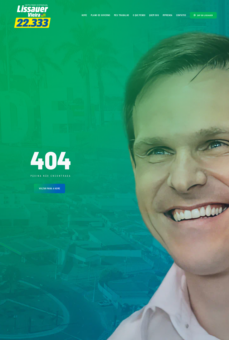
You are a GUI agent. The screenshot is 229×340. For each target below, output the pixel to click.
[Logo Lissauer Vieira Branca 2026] (32, 4)
